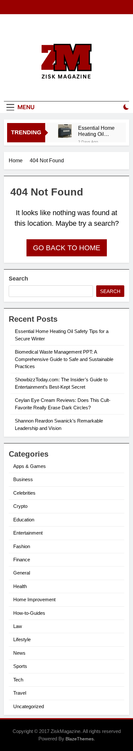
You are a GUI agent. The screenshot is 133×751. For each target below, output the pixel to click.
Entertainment (28, 533)
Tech (18, 679)
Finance (21, 559)
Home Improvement (34, 599)
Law (17, 626)
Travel (19, 693)
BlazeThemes (80, 738)
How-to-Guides (29, 613)
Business (23, 479)
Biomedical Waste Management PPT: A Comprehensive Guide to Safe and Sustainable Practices (64, 359)
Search (18, 278)
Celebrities (24, 493)
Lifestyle (22, 639)
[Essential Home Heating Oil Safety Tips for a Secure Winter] (65, 131)
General (21, 572)
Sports (20, 666)
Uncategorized (28, 706)
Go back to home (66, 248)
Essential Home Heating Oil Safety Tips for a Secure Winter (96, 131)
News (19, 653)
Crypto (20, 506)
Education (23, 519)
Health (20, 586)
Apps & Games (29, 466)
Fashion (21, 546)
